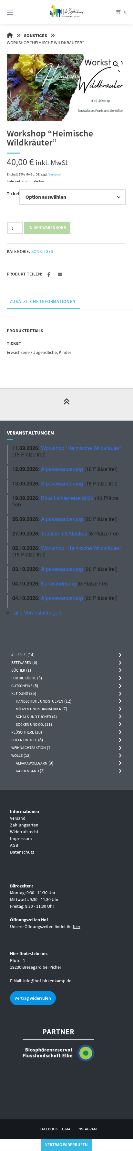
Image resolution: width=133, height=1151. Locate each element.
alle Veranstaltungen (37, 612)
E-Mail (67, 1128)
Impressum (21, 838)
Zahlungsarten (24, 825)
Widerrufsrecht (24, 832)
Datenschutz (22, 852)
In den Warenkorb (47, 227)
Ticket (13, 193)
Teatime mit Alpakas (64, 533)
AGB (14, 845)
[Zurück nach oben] (66, 404)
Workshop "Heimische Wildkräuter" (81, 448)
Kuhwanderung (58, 583)
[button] (116, 64)
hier (76, 926)
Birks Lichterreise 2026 (67, 498)
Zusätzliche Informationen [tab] (43, 301)
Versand (54, 174)
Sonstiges (35, 35)
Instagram (87, 1128)
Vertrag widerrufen (33, 998)
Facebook (49, 1128)
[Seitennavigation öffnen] (19, 12)
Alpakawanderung (62, 469)
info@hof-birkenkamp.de (47, 981)
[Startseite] (66, 12)
